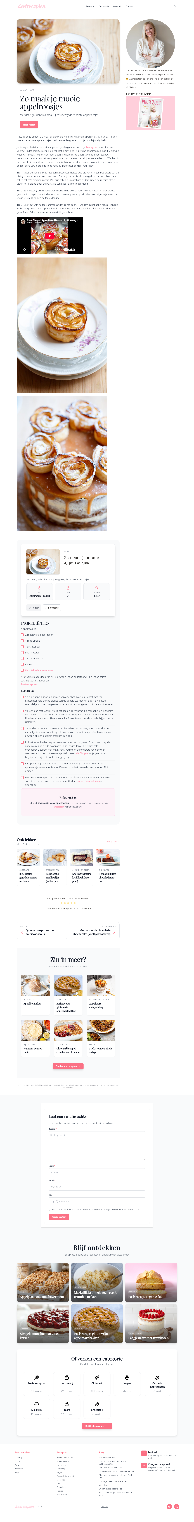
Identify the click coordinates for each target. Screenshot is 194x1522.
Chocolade (61, 1487)
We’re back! (104, 1485)
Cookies (104, 1506)
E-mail (52, 1180)
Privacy (18, 1465)
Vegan (59, 1472)
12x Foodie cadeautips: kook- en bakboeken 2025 (113, 1462)
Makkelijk (61, 1480)
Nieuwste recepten (65, 1457)
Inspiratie (104, 6)
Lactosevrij (61, 1465)
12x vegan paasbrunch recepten (113, 1481)
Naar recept (29, 124)
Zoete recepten (63, 1461)
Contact (129, 6)
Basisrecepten (63, 1494)
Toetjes (60, 1491)
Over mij (117, 6)
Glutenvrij (61, 1468)
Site (50, 1195)
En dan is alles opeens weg (110, 1489)
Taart (59, 1483)
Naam (52, 1166)
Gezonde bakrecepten (66, 1476)
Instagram (59, 806)
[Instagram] (176, 1506)
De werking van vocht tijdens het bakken (116, 1471)
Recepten (90, 6)
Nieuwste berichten (107, 1457)
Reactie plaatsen (59, 1217)
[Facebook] (169, 1506)
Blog (17, 1472)
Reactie (53, 1129)
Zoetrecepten (29, 684)
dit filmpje (82, 753)
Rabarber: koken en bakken (110, 1467)
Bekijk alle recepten (95, 1426)
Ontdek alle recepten (66, 1066)
